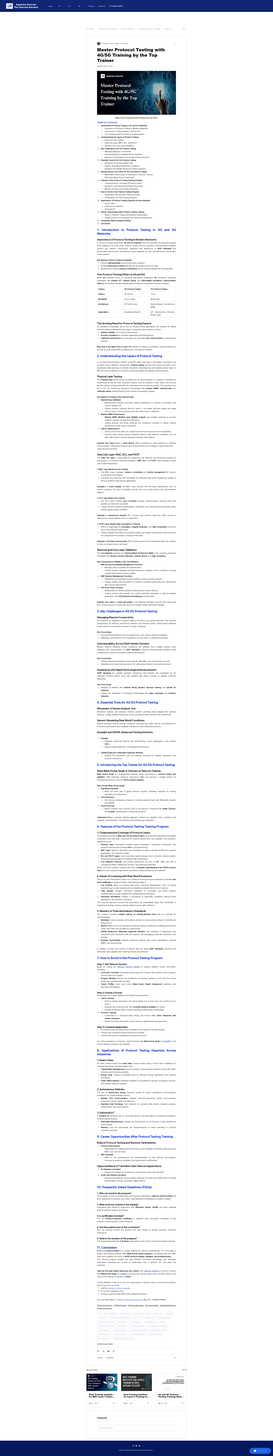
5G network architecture (142, 1313)
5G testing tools (103, 1338)
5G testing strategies (138, 1334)
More (167, 29)
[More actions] (174, 43)
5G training (169, 1313)
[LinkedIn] (139, 1446)
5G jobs (162, 1322)
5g (99, 1313)
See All (184, 1369)
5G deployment (148, 1318)
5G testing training (164, 1318)
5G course (136, 1318)
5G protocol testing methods (119, 1318)
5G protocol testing (110, 1313)
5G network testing (119, 1330)
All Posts (90, 29)
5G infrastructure (150, 1322)
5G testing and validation (158, 1330)
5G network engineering (106, 1326)
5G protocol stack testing (138, 1330)
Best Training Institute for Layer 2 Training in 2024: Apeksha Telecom (136, 1396)
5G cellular (102, 1318)
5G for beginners (104, 1330)
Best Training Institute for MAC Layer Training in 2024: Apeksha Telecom (101, 1396)
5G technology (136, 1322)
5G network (158, 1313)
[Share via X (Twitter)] (103, 1351)
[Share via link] (114, 1351)
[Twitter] (136, 1446)
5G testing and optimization (158, 1326)
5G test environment (155, 1334)
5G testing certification (137, 1326)
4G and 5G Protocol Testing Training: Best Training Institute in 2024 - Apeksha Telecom (171, 1396)
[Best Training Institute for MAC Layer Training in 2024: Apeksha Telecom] (101, 1382)
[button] (184, 29)
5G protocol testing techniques (123, 1338)
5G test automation (120, 1334)
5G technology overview (106, 1322)
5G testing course (104, 1334)
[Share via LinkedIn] (108, 1351)
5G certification (125, 1313)
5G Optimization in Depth (149, 29)
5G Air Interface (128, 29)
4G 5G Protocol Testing (107, 29)
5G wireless (122, 1326)
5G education (122, 1322)
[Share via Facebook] (98, 1351)
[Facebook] (133, 1446)
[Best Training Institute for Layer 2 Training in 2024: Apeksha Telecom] (136, 1382)
